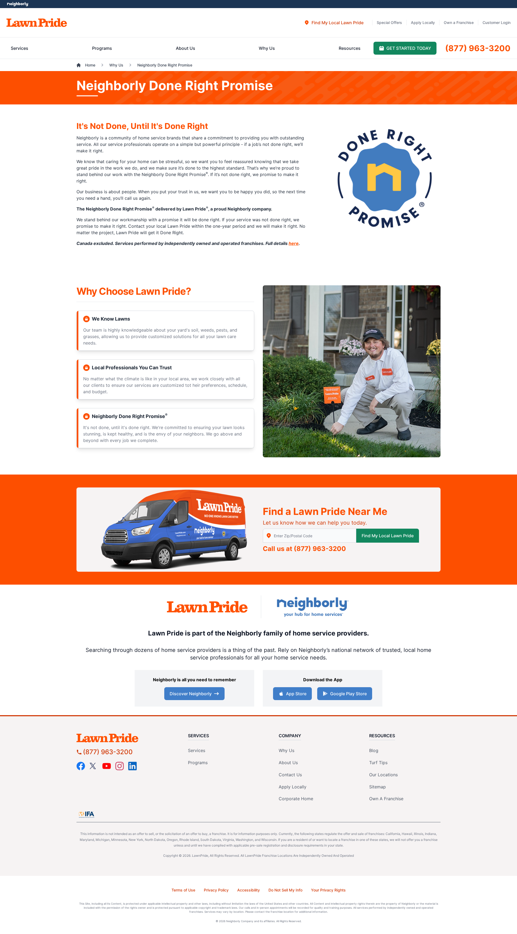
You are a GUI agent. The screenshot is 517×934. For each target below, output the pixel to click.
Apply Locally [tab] (423, 22)
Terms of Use (183, 890)
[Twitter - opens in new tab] (93, 766)
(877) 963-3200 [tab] (478, 48)
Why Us (286, 750)
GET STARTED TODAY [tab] (408, 48)
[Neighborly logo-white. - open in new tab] (17, 4)
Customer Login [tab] (497, 22)
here (294, 243)
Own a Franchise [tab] (459, 22)
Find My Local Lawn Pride (388, 535)
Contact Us (290, 774)
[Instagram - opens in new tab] (119, 766)
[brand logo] (36, 22)
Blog (373, 750)
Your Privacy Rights (328, 890)
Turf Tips (378, 762)
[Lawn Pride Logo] (122, 737)
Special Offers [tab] (389, 22)
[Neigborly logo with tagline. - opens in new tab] (312, 606)
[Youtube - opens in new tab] (106, 766)
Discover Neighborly (191, 693)
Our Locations (383, 774)
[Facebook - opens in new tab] (80, 766)
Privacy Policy (216, 890)
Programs (198, 762)
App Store (296, 693)
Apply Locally (292, 786)
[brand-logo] (207, 607)
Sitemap (377, 786)
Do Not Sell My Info (285, 890)
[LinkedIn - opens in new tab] (132, 766)
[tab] (334, 22)
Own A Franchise (386, 798)
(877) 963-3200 (320, 549)
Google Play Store (348, 693)
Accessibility (248, 890)
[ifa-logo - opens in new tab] (86, 814)
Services (196, 750)
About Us (288, 762)
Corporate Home (296, 798)
